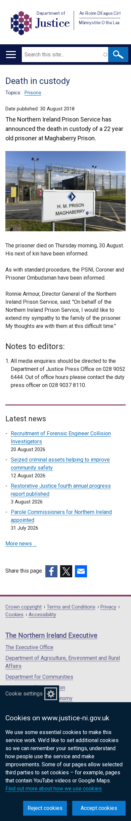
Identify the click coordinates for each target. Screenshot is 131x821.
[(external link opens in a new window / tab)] (51, 571)
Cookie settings (24, 693)
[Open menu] (11, 54)
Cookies (14, 614)
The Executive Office (29, 647)
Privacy (108, 607)
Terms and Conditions (71, 607)
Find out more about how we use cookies (53, 788)
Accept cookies (99, 808)
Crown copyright (23, 607)
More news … (21, 543)
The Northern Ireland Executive (51, 635)
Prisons (33, 93)
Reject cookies (45, 808)
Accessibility (42, 614)
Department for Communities (39, 677)
